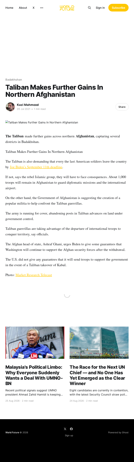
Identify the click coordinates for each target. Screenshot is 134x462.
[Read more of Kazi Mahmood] (10, 107)
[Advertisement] (67, 41)
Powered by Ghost (118, 432)
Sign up (69, 435)
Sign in (100, 7)
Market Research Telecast (34, 274)
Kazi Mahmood (28, 105)
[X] (65, 429)
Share (121, 106)
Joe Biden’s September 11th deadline (36, 167)
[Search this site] (89, 7)
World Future (12, 432)
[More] (41, 7)
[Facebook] (71, 429)
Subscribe (118, 7)
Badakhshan (13, 79)
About (23, 7)
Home (9, 7)
